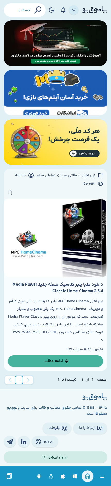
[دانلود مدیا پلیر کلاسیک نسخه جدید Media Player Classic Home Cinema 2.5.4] (55, 238)
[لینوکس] (51, 476)
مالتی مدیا (68, 175)
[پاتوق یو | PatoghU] (94, 10)
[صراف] (55, 142)
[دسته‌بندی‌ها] (74, 10)
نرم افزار (88, 175)
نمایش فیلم (46, 175)
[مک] (63, 476)
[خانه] (88, 476)
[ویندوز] (75, 476)
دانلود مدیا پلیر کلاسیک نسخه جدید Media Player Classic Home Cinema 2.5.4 (58, 288)
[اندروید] (39, 476)
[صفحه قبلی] (28, 380)
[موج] (55, 43)
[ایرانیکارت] (55, 93)
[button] (19, 380)
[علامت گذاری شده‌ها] (9, 476)
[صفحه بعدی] (10, 380)
